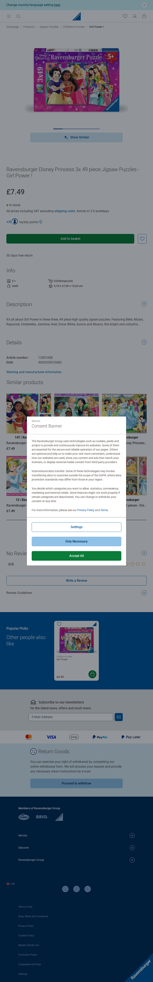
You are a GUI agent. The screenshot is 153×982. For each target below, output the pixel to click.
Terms (104, 510)
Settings (76, 527)
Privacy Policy (85, 510)
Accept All (76, 556)
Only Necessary (76, 541)
